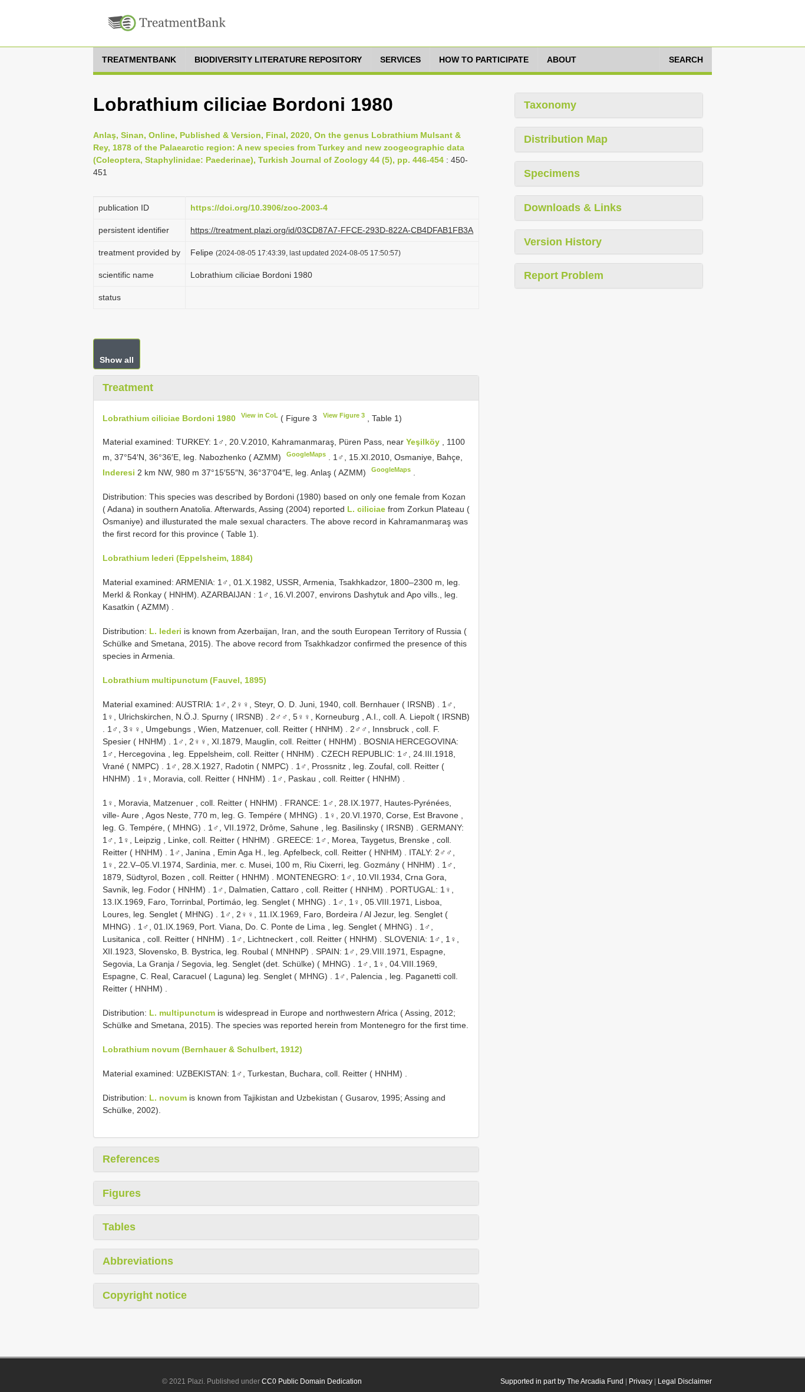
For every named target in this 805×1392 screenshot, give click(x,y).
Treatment (128, 387)
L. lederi (165, 631)
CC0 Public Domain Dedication (312, 1381)
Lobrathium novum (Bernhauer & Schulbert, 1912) (202, 1049)
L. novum (168, 1097)
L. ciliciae (366, 509)
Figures (122, 1193)
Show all (117, 360)
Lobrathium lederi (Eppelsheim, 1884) (178, 558)
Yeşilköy (424, 442)
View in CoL (259, 415)
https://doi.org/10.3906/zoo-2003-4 (259, 207)
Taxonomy (550, 105)
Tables (119, 1227)
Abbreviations (138, 1261)
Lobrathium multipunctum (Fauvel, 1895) (184, 680)
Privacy (640, 1381)
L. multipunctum (182, 1012)
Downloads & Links (573, 208)
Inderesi (120, 472)
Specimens (552, 173)
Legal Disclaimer (685, 1381)
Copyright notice (145, 1295)
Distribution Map (566, 139)
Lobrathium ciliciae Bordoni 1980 (169, 417)
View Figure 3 (344, 415)
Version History (563, 242)
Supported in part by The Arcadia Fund (561, 1381)
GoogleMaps (306, 454)
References (131, 1159)
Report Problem (563, 275)
